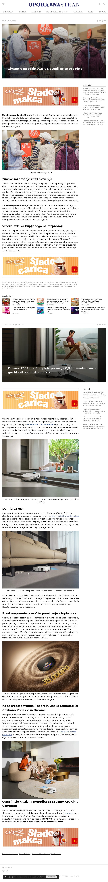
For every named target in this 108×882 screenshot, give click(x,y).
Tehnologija (7, 324)
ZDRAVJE (102, 12)
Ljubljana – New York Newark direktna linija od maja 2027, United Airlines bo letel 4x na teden (94, 107)
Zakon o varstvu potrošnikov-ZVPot (29, 286)
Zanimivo (5, 21)
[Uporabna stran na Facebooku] (8, 4)
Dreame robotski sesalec (10, 854)
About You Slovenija (8, 282)
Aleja (3, 284)
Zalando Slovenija (52, 286)
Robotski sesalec (56, 854)
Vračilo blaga (67, 284)
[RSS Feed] (100, 4)
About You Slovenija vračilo (23, 282)
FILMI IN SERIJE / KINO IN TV (57, 12)
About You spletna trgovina (41, 282)
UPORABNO (36, 12)
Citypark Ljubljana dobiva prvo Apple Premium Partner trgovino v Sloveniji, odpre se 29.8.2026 (94, 99)
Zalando (43, 286)
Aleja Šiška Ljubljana (30, 284)
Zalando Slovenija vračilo (66, 286)
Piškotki (65, 876)
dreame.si (69, 813)
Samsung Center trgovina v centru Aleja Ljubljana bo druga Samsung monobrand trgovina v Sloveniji (94, 122)
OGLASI (90, 12)
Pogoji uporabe (74, 876)
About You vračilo (55, 282)
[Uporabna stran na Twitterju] (3, 4)
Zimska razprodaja (8, 288)
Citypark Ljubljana (48, 284)
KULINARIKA (77, 12)
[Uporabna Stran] (54, 5)
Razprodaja (58, 284)
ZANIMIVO (22, 12)
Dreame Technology (25, 854)
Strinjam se (51, 877)
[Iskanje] (104, 4)
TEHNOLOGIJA (7, 12)
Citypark (39, 284)
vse (14, 324)
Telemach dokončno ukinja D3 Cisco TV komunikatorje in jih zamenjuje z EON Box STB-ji (92, 115)
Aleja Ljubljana (10, 284)
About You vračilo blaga (69, 282)
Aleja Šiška (19, 284)
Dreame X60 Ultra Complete (65, 516)
